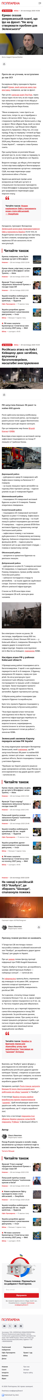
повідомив (22, 750)
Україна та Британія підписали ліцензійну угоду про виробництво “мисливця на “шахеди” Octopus (19, 1046)
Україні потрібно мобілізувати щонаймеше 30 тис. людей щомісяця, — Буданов (15, 298)
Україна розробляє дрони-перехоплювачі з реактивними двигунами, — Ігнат (15, 312)
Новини (5, 262)
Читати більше (8, 1151)
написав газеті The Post (21, 95)
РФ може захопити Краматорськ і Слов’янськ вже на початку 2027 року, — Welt (15, 325)
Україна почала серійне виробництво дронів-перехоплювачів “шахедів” (18, 1100)
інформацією (10, 979)
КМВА (12, 431)
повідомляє (30, 651)
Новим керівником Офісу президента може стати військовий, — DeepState (14, 1194)
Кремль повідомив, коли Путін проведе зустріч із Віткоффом (15, 258)
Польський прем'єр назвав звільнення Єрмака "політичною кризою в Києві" (16, 817)
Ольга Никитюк (15, 927)
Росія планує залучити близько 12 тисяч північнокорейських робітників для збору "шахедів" (21, 1089)
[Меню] (39, 3)
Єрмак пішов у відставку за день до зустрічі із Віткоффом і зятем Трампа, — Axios (16, 270)
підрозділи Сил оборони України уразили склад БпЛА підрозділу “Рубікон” (18, 1119)
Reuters (31, 1338)
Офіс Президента (8, 304)
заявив (11, 959)
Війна (16, 11)
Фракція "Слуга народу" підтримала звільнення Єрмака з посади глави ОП (16, 284)
